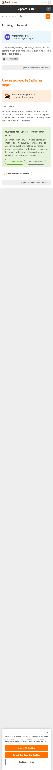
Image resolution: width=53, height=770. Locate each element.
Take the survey (15, 161)
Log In (43, 2)
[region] (26, 749)
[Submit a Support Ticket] (48, 16)
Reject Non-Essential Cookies (26, 755)
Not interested (36, 161)
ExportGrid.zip (12, 59)
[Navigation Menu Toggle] (4, 9)
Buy (37, 2)
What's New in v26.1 (18, 139)
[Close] (48, 732)
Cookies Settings (26, 762)
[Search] (48, 9)
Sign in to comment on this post (34, 67)
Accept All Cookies (26, 748)
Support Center (27, 9)
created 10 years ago (22, 38)
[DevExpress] (10, 2)
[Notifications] (49, 2)
